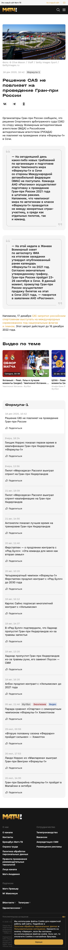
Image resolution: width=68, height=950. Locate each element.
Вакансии (42, 837)
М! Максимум (10, 893)
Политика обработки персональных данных (15, 853)
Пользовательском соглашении (29, 929)
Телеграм (23, 902)
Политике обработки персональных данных (35, 926)
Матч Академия (11, 874)
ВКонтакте (8, 902)
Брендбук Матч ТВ (13, 842)
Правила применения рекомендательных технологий (15, 862)
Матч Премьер (11, 888)
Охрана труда (10, 846)
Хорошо (38, 942)
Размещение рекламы (49, 846)
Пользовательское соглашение (15, 917)
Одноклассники (11, 908)
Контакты (8, 837)
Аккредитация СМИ (47, 842)
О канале (8, 832)
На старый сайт (52, 3)
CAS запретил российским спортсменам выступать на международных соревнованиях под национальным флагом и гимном (34, 321)
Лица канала (10, 869)
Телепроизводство (47, 832)
